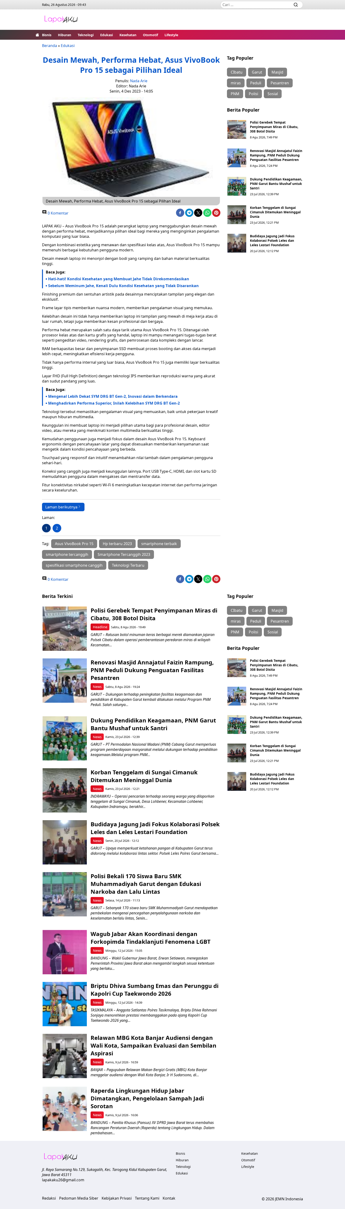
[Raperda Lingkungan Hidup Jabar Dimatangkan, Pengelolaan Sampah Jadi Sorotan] (64, 1109)
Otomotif (150, 35)
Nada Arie (138, 80)
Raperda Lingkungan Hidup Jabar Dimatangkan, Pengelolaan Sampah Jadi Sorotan (147, 1098)
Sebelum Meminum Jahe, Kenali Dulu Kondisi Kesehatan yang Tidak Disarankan (123, 285)
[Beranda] (37, 35)
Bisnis (46, 35)
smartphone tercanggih (67, 554)
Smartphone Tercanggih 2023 (124, 554)
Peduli (255, 83)
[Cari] (296, 4)
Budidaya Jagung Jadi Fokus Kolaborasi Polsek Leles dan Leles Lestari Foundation (272, 240)
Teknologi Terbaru (128, 565)
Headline (100, 627)
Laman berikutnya (61, 507)
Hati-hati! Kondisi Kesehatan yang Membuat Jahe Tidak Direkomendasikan (118, 278)
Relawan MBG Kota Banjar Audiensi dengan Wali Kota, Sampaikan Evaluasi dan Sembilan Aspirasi (153, 1045)
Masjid (277, 72)
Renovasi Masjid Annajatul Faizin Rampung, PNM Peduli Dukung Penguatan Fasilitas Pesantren (276, 155)
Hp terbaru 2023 (117, 543)
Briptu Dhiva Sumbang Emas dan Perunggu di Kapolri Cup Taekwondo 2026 (154, 989)
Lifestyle (171, 35)
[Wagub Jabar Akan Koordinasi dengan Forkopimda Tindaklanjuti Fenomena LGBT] (64, 952)
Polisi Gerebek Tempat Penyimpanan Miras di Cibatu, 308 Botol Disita (274, 126)
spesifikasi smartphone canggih (74, 565)
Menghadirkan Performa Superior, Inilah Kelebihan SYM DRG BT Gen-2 (114, 403)
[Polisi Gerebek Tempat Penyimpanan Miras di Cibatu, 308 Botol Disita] (236, 129)
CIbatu (236, 72)
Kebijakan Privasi (117, 1198)
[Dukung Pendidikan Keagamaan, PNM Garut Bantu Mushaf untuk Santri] (236, 186)
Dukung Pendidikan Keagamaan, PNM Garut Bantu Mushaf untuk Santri (276, 183)
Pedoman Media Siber (78, 1198)
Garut (257, 72)
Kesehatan (127, 35)
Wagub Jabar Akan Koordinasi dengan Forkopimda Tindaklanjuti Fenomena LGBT (151, 937)
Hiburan (64, 35)
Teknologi (86, 35)
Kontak (169, 1198)
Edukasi (106, 35)
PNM (235, 93)
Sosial (273, 93)
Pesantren (280, 83)
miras (236, 83)
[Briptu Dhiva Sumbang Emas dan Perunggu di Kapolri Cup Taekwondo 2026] (64, 1004)
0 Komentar (58, 213)
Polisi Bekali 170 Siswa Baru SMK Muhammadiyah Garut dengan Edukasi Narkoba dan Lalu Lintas (146, 883)
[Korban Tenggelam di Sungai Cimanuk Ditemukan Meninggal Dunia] (236, 214)
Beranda (49, 45)
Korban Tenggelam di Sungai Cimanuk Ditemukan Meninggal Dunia (275, 212)
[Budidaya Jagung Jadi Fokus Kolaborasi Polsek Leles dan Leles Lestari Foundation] (236, 243)
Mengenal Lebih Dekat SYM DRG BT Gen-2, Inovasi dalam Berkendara (113, 396)
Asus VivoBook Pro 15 (74, 543)
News (97, 686)
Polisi (253, 93)
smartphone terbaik (159, 543)
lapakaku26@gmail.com (63, 1179)
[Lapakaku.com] (61, 19)
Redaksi (49, 1198)
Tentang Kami (147, 1198)
